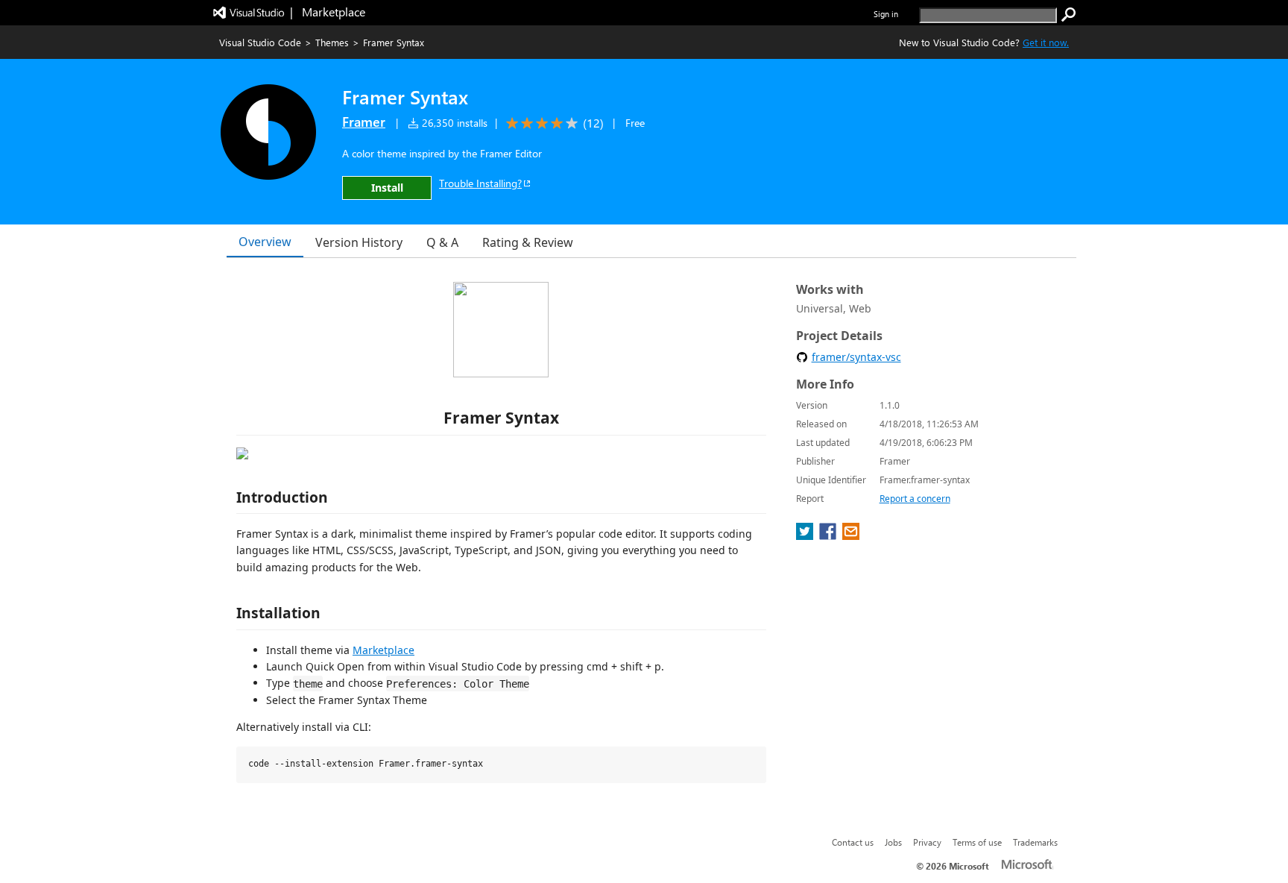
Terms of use (977, 842)
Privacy (927, 842)
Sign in (886, 13)
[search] (1068, 14)
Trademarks (1035, 842)
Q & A (442, 242)
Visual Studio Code (260, 42)
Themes (332, 42)
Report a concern (915, 498)
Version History (358, 242)
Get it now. (1046, 42)
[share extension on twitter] (806, 535)
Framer (363, 122)
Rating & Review (527, 242)
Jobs (893, 842)
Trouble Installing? (480, 183)
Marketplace (383, 650)
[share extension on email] (851, 535)
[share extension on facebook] (829, 535)
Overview (265, 241)
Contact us (853, 842)
